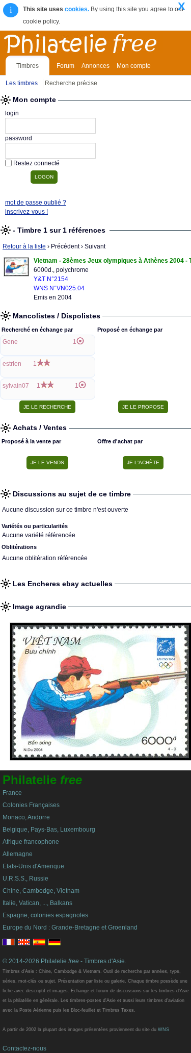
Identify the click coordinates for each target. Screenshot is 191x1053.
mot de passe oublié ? (35, 202)
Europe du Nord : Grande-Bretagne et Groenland (70, 927)
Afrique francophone (31, 841)
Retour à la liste (24, 246)
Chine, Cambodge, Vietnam (41, 890)
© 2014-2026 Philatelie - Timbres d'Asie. (64, 961)
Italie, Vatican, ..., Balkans (37, 903)
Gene (10, 341)
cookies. (77, 9)
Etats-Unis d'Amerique (33, 866)
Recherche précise (71, 83)
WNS (163, 1029)
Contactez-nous (24, 1048)
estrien (12, 363)
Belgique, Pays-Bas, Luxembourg (49, 829)
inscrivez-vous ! (26, 211)
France (12, 792)
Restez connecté (36, 163)
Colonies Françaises (31, 805)
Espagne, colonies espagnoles (45, 915)
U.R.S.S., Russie (25, 878)
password (18, 138)
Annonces (95, 65)
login (12, 113)
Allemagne (18, 854)
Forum (65, 65)
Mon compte (134, 65)
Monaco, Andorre (26, 817)
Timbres (27, 65)
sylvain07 (16, 385)
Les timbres (22, 83)
